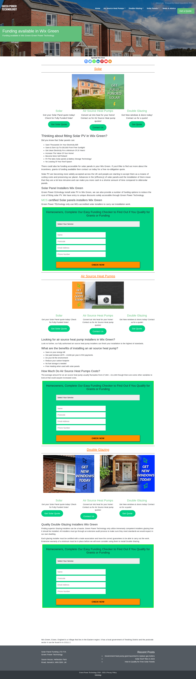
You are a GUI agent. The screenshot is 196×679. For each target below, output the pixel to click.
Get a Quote (185, 11)
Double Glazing (135, 8)
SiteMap (98, 675)
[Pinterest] (102, 61)
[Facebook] (86, 61)
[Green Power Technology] (9, 8)
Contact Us (98, 331)
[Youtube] (106, 61)
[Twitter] (90, 61)
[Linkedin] (98, 61)
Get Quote (137, 328)
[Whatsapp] (94, 61)
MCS (44, 200)
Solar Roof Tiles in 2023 (145, 659)
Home (97, 8)
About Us (160, 3)
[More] (110, 61)
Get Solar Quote (59, 328)
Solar (59, 110)
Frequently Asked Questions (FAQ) (179, 3)
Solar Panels (152, 8)
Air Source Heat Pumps (114, 8)
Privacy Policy (112, 672)
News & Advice (169, 8)
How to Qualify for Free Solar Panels (140, 662)
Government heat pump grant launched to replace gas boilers (130, 656)
